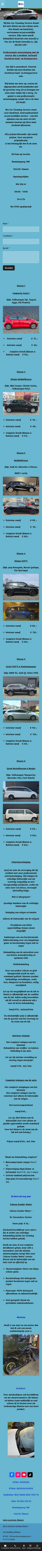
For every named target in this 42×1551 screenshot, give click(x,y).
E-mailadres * (8, 235)
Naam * (6, 223)
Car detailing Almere (12, 1532)
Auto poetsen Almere (13, 1520)
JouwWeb (12, 1539)
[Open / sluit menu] (2, 4)
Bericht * (6, 248)
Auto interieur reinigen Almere (15, 1526)
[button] (37, 1424)
